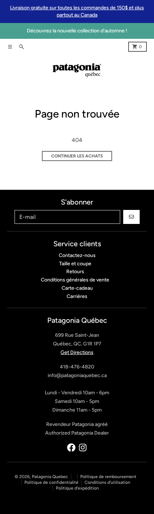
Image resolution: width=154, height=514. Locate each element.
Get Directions (77, 352)
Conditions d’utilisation (107, 482)
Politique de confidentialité (51, 482)
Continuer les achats (77, 156)
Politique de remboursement (108, 476)
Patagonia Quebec (50, 476)
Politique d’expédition (77, 488)
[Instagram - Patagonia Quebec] (82, 447)
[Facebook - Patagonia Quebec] (71, 447)
